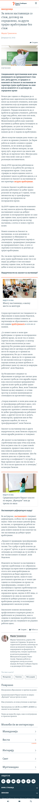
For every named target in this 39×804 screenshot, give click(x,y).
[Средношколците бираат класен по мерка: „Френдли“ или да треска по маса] (19, 483)
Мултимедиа (11, 767)
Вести (6, 740)
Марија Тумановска (9, 33)
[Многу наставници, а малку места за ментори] (19, 288)
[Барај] (31, 801)
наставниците (20, 516)
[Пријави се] (33, 781)
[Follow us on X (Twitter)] (8, 781)
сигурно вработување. (23, 182)
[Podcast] (28, 781)
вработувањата (18, 324)
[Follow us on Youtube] (13, 781)
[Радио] (8, 801)
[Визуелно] (19, 801)
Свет (5, 758)
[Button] (34, 42)
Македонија (7, 9)
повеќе (34, 743)
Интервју (8, 750)
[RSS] (23, 781)
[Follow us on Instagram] (18, 781)
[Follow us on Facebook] (3, 781)
